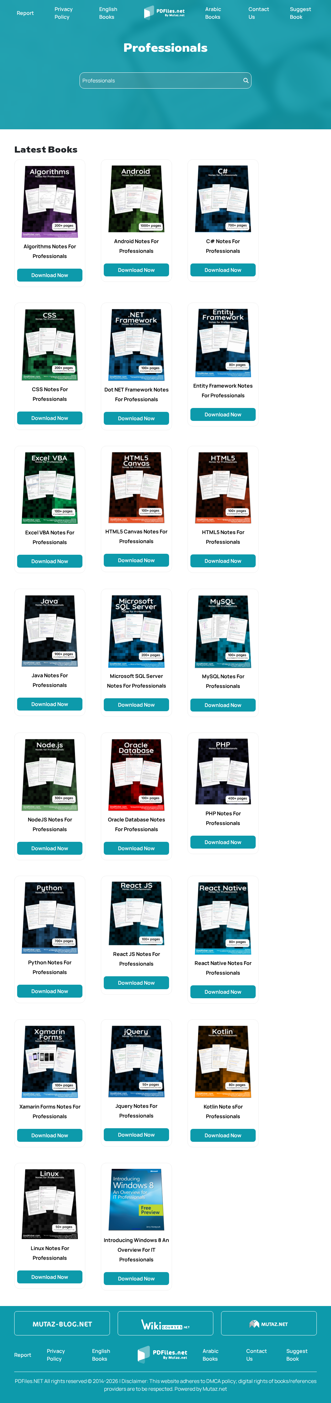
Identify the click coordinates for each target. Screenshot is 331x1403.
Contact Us (259, 12)
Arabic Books (213, 12)
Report (25, 12)
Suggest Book (300, 12)
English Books (108, 12)
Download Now (49, 275)
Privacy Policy (64, 12)
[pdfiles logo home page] (164, 13)
